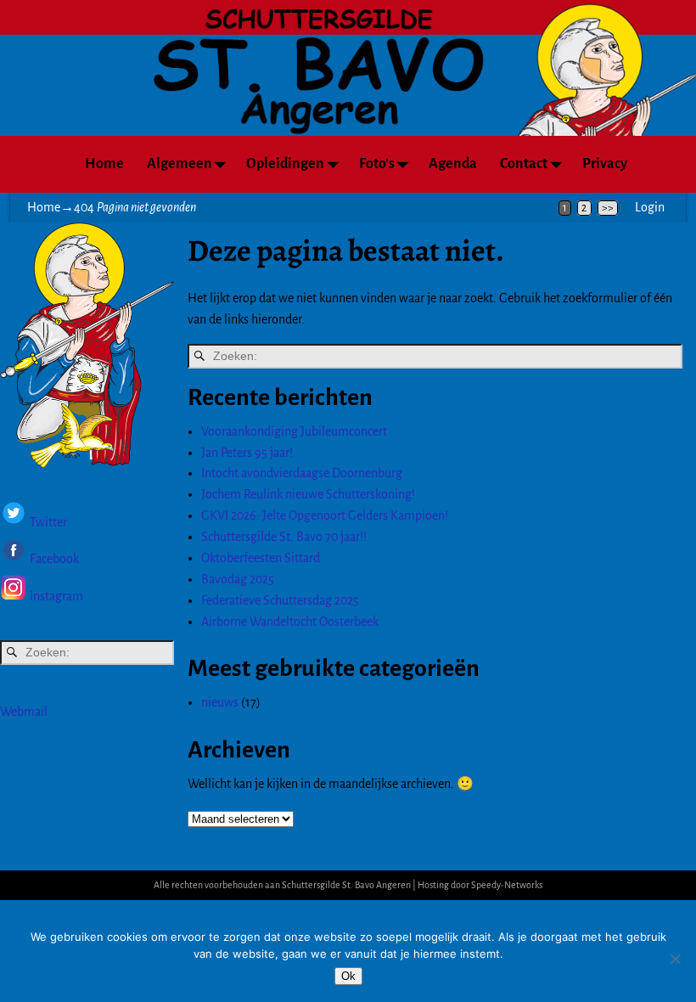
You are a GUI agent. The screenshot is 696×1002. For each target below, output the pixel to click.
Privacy (604, 164)
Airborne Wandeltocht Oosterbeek (290, 621)
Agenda (453, 164)
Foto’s (377, 164)
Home (104, 164)
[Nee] (674, 958)
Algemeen (179, 164)
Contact (523, 164)
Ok (348, 976)
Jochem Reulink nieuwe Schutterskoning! (308, 494)
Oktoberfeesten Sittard (260, 558)
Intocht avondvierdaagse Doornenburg (301, 473)
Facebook (53, 559)
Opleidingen (285, 164)
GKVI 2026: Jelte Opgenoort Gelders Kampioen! (324, 515)
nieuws (220, 702)
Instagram (56, 597)
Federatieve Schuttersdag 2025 (280, 600)
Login (650, 207)
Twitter (48, 522)
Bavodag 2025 (237, 579)
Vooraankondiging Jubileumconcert (294, 431)
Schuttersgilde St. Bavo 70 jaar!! (284, 536)
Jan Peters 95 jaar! (247, 452)
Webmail (24, 711)
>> (608, 208)
